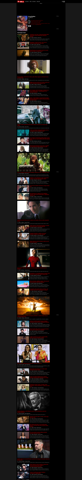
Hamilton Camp (47, 23)
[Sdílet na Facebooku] (28, 26)
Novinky (34, 1)
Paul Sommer (36, 20)
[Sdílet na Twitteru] (30, 26)
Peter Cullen (34, 24)
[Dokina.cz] (20, 1)
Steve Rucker (38, 22)
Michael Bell (38, 23)
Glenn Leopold (38, 21)
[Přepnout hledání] (62, 1)
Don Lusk (32, 20)
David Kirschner (33, 21)
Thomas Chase (33, 22)
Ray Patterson (40, 20)
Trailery (38, 1)
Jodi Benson (42, 23)
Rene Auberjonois (33, 23)
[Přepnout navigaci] (64, 1)
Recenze (27, 1)
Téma (30, 1)
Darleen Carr (30, 24)
